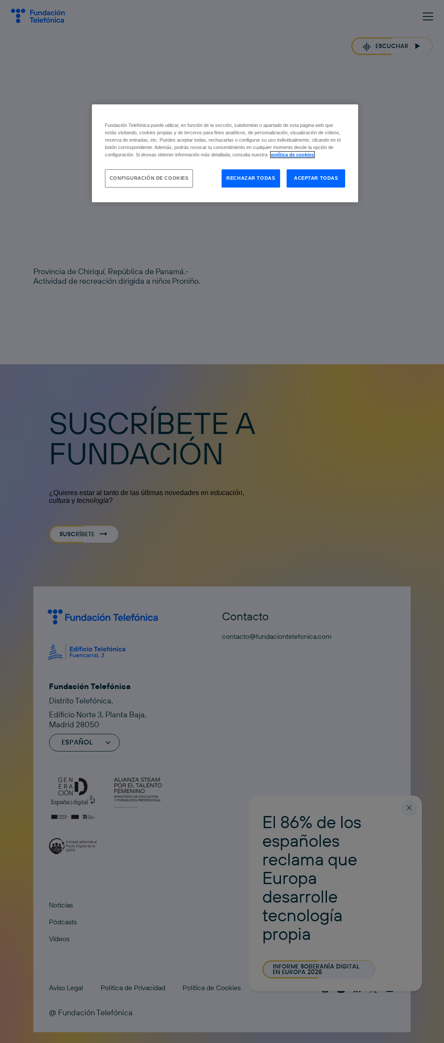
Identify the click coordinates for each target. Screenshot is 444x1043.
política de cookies (292, 154)
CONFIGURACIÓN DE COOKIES (149, 178)
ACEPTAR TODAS (316, 178)
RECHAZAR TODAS (250, 178)
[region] (225, 153)
